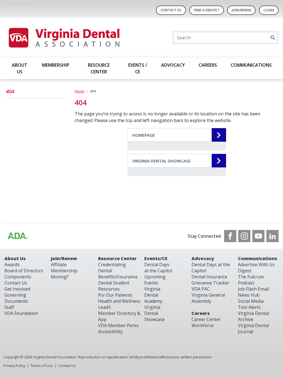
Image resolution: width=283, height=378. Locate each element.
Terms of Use (41, 365)
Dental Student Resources (113, 286)
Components (17, 277)
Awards (12, 265)
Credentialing (112, 265)
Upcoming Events (155, 280)
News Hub (249, 295)
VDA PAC (201, 289)
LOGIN (269, 10)
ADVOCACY (173, 65)
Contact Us (171, 10)
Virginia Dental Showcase (154, 313)
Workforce (203, 325)
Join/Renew (241, 10)
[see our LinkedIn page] (272, 236)
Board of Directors (23, 271)
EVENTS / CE (137, 68)
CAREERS (208, 65)
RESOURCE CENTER (99, 68)
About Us (15, 258)
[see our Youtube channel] (258, 236)
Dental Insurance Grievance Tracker (210, 280)
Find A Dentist (206, 10)
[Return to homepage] (63, 37)
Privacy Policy (14, 365)
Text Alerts (249, 307)
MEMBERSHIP (55, 65)
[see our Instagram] (244, 236)
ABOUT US (19, 68)
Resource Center (117, 258)
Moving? (60, 277)
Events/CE (155, 258)
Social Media (251, 301)
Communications (257, 258)
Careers (201, 313)
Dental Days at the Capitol (158, 268)
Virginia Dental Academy (153, 295)
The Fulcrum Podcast (251, 280)
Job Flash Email (253, 289)
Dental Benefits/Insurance (118, 274)
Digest (244, 271)
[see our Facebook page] (230, 236)
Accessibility (110, 331)
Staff (9, 307)
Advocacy (203, 258)
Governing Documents (16, 298)
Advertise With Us (256, 265)
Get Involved (17, 289)
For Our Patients (115, 295)
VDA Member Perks (118, 325)
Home (79, 91)
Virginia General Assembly (208, 298)
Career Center (206, 319)
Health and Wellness (119, 301)
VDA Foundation (21, 313)
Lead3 (104, 307)
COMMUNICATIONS (251, 65)
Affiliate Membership (64, 268)
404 (10, 91)
